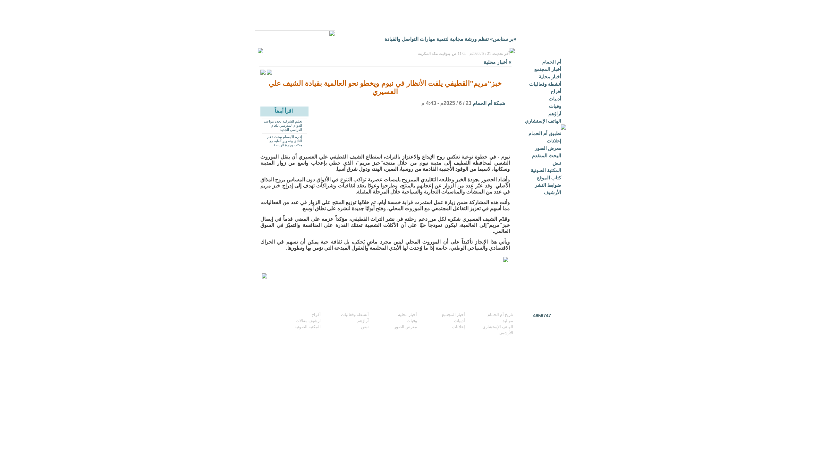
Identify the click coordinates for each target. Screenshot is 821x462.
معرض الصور (548, 148)
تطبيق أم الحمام (545, 133)
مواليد (508, 320)
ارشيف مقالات (308, 320)
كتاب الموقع (549, 177)
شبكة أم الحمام (489, 103)
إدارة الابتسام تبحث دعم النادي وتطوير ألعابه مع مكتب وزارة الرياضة (284, 141)
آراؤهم (554, 113)
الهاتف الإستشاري (543, 121)
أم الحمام (551, 61)
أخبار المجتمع (547, 69)
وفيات (555, 106)
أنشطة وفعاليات (545, 84)
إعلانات (554, 140)
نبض (557, 163)
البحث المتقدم (546, 155)
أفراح (556, 91)
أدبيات (555, 98)
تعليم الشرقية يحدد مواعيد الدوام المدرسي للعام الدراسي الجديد (283, 125)
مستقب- (507, 39)
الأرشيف (552, 192)
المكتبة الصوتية (546, 170)
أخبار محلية (550, 76)
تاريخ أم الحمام (500, 314)
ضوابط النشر (548, 185)
